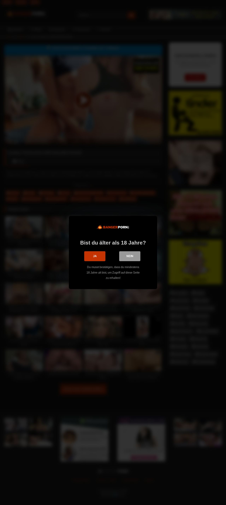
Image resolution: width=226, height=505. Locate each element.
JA (95, 256)
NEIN (129, 256)
